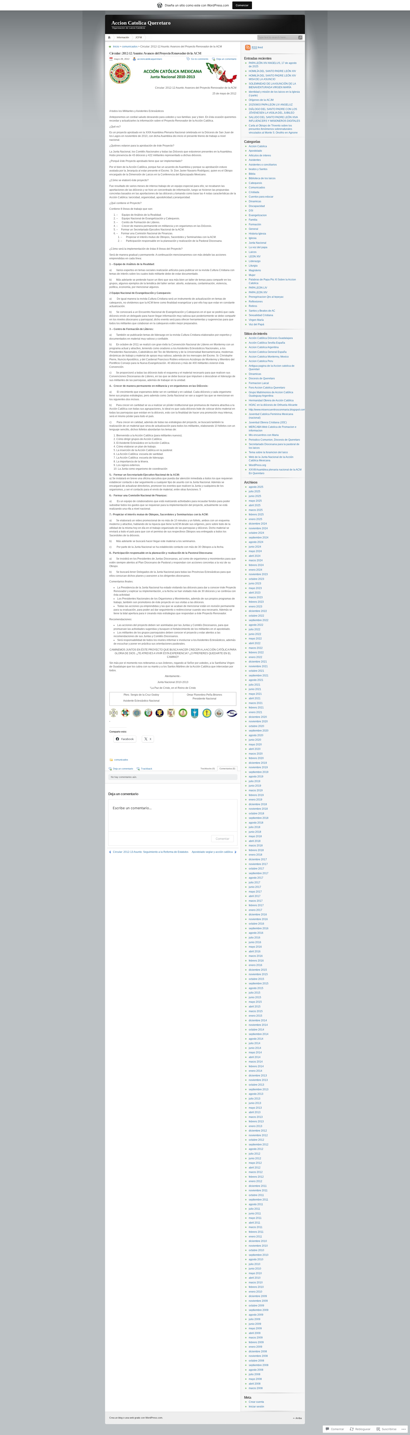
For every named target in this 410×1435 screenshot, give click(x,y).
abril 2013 (255, 1112)
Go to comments (199, 59)
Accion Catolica (258, 146)
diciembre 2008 (258, 1351)
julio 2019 (254, 781)
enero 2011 (255, 1236)
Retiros (253, 306)
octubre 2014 (256, 1029)
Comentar (222, 838)
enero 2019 (255, 799)
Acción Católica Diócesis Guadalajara (271, 338)
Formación (255, 224)
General (253, 228)
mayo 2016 (255, 946)
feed (257, 47)
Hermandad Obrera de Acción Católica (271, 400)
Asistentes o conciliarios (263, 164)
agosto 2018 (256, 822)
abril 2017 (255, 896)
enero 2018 (255, 854)
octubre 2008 (256, 1360)
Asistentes (255, 159)
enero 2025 (255, 519)
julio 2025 (254, 491)
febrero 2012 (256, 1176)
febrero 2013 (256, 1121)
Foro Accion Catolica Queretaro (267, 387)
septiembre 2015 (258, 983)
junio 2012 (255, 1158)
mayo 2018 (255, 836)
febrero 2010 (256, 1286)
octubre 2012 (256, 1139)
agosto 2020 (256, 735)
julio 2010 (254, 1264)
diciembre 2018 (258, 804)
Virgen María (256, 319)
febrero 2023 (256, 601)
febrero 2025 (256, 514)
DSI (251, 210)
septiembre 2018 (258, 817)
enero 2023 (255, 606)
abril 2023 (255, 592)
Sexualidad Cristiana (261, 315)
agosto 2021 (256, 680)
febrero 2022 (256, 652)
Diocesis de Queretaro (262, 378)
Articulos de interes (260, 155)
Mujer (252, 275)
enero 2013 (255, 1126)
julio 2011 (254, 1208)
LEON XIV (255, 256)
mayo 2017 (255, 891)
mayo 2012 (255, 1162)
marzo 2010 (256, 1282)
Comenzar (242, 5)
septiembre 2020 (258, 730)
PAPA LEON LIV (258, 287)
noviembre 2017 (258, 864)
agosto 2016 (256, 932)
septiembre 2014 (258, 1034)
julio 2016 (254, 937)
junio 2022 (255, 634)
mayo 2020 (255, 744)
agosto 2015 (256, 988)
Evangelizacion (258, 215)
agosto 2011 (256, 1204)
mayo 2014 (255, 1052)
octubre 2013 (256, 1084)
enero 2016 (255, 965)
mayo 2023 (255, 588)
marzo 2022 (256, 647)
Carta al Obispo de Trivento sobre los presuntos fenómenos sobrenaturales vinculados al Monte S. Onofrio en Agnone (273, 129)
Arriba (299, 1418)
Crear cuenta (256, 1401)
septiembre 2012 (258, 1144)
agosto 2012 (256, 1149)
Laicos (252, 252)
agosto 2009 (256, 1314)
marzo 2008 (256, 1388)
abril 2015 (255, 1006)
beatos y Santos (258, 169)
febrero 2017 (256, 905)
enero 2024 (255, 569)
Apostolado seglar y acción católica (212, 851)
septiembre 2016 (258, 928)
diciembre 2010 (258, 1241)
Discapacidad (257, 206)
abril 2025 (255, 505)
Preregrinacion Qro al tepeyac (266, 296)
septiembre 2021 (258, 675)
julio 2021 (254, 684)
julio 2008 (254, 1374)
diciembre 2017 (258, 859)
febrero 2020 (256, 758)
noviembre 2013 (258, 1080)
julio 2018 (254, 827)
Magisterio (255, 270)
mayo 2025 (255, 500)
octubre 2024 (256, 532)
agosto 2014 (256, 1038)
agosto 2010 (256, 1259)
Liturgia (253, 265)
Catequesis (255, 183)
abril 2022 (255, 643)
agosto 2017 (256, 877)
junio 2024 (255, 546)
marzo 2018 (256, 845)
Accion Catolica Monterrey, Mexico (269, 356)
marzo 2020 (256, 753)
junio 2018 (255, 831)
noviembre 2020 (258, 721)
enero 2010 (255, 1291)
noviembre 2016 (258, 919)
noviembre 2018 (258, 808)
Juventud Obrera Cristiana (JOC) (268, 422)
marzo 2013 (256, 1116)
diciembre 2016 (258, 914)
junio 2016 (255, 942)
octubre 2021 (256, 670)
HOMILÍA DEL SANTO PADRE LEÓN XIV (272, 71)
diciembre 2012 (258, 1130)
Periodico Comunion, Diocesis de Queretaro (274, 439)
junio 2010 (255, 1268)
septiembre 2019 (258, 772)
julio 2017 (254, 882)
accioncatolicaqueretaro (149, 59)
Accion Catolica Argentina (264, 347)
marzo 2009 (256, 1337)
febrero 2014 (256, 1066)
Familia (253, 219)
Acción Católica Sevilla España (267, 342)
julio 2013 (254, 1098)
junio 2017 (255, 886)
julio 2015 (254, 992)
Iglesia (252, 238)
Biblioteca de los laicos (262, 178)
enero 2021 (255, 712)
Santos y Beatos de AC (262, 310)
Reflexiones (256, 301)
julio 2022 (254, 629)
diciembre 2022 (258, 611)
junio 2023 (255, 583)
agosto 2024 (256, 542)
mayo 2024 (255, 551)
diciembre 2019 (258, 762)
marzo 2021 (256, 703)
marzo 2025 (256, 510)
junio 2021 (255, 689)
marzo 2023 (256, 597)
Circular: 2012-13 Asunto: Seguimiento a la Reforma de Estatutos (150, 851)
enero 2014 (255, 1070)
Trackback (146, 768)
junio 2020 (255, 739)
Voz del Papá (256, 324)
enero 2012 (255, 1181)
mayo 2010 (255, 1273)
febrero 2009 (256, 1342)
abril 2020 (255, 749)
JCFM (138, 37)
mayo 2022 (255, 638)
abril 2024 (255, 555)
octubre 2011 (256, 1195)
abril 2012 (255, 1167)
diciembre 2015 (258, 969)
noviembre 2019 (258, 767)
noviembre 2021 (258, 666)
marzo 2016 (256, 955)
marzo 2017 (256, 900)
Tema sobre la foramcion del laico (268, 452)
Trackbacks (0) (208, 768)
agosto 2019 (256, 776)
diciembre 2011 (258, 1185)
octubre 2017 (256, 868)
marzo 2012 (256, 1172)
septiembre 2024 (258, 537)
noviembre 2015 (258, 974)
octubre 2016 (256, 923)
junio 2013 (255, 1103)
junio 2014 (255, 1048)
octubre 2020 (256, 726)
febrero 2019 (256, 795)
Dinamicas (255, 201)
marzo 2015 (256, 1011)
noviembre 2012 (258, 1135)
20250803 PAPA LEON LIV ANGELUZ (271, 104)
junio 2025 (255, 496)
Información (123, 37)
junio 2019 (255, 785)
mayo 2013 (255, 1107)
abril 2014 (255, 1057)
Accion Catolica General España (268, 351)
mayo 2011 (255, 1218)
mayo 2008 (255, 1379)
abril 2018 (255, 841)
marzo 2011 (255, 1227)
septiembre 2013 (258, 1089)
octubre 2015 (256, 979)
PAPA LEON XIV (258, 292)
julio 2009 (254, 1319)
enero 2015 (255, 1015)
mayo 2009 (255, 1328)
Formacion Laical (259, 383)
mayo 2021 (255, 693)
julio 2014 (254, 1043)
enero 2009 (255, 1346)
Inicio (110, 37)
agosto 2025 (256, 486)
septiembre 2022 (258, 620)
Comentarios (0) (227, 768)
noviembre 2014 (258, 1024)
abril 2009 (255, 1333)
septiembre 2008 (258, 1365)
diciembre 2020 (258, 716)
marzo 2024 (256, 560)
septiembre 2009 (258, 1310)
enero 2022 (255, 657)
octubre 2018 (256, 813)
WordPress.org (257, 465)
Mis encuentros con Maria (264, 435)
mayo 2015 (255, 1001)
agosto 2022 (256, 624)
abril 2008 (255, 1383)
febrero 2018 (256, 850)
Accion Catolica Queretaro (141, 23)
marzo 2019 (256, 790)
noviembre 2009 (258, 1300)
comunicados (130, 46)
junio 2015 (255, 997)
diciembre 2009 (258, 1296)
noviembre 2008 (258, 1355)
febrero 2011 (256, 1231)
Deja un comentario (226, 59)
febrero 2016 (256, 960)
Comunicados (257, 187)
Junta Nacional (257, 242)
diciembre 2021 (258, 661)
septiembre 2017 (258, 873)
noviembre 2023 (258, 574)
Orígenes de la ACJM (261, 99)
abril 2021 (255, 698)
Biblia (252, 173)
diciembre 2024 (258, 523)
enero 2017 (255, 910)
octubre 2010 (256, 1250)
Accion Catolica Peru (261, 361)
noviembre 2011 (258, 1190)
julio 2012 (254, 1153)
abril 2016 (255, 951)
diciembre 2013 (258, 1075)
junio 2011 (255, 1213)
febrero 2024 (256, 565)
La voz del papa (258, 247)
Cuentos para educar (261, 196)
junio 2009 (255, 1323)
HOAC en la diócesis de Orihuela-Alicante (273, 404)
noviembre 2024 (258, 528)
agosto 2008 (256, 1369)
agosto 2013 (256, 1093)
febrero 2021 (256, 707)
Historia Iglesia (257, 233)
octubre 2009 (256, 1305)
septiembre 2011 (258, 1199)
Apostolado (255, 150)
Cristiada (254, 192)
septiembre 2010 (258, 1254)
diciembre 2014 (258, 1020)
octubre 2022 (256, 615)
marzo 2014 (256, 1061)
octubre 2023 (256, 579)
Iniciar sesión (256, 1406)
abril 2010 (255, 1277)
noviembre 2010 (258, 1245)
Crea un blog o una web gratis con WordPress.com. (136, 1417)
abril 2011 (254, 1222)
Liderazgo (255, 261)
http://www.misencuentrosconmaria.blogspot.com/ (277, 409)
